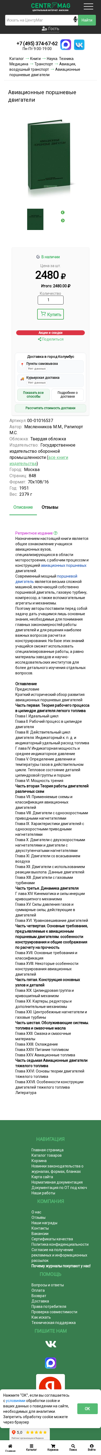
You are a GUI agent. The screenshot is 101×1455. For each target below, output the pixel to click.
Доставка (40, 1301)
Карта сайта (42, 1177)
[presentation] (62, 212)
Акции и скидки (50, 333)
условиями (16, 1401)
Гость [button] (53, 28)
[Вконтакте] (50, 1344)
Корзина (39, 1161)
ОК (87, 1409)
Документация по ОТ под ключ (59, 1187)
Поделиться (52, 339)
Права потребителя (49, 1306)
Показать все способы (33, 394)
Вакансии (40, 1233)
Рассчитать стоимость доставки (50, 408)
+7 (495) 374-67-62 (37, 43)
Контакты (40, 1228)
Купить (54, 314)
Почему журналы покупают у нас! (61, 1266)
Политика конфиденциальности (60, 1244)
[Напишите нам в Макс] (65, 44)
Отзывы (50, 507)
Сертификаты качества (52, 1239)
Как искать (41, 1317)
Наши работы (43, 1193)
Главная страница (48, 1150)
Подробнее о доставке (68, 394)
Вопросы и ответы (48, 1285)
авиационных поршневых (63, 565)
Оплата (38, 1290)
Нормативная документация (57, 1182)
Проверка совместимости (54, 1312)
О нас (36, 1212)
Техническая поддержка (54, 1323)
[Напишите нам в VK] (79, 44)
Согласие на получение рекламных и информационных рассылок (59, 1255)
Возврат (39, 1296)
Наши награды (44, 1223)
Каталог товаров (47, 1155)
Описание (23, 507)
